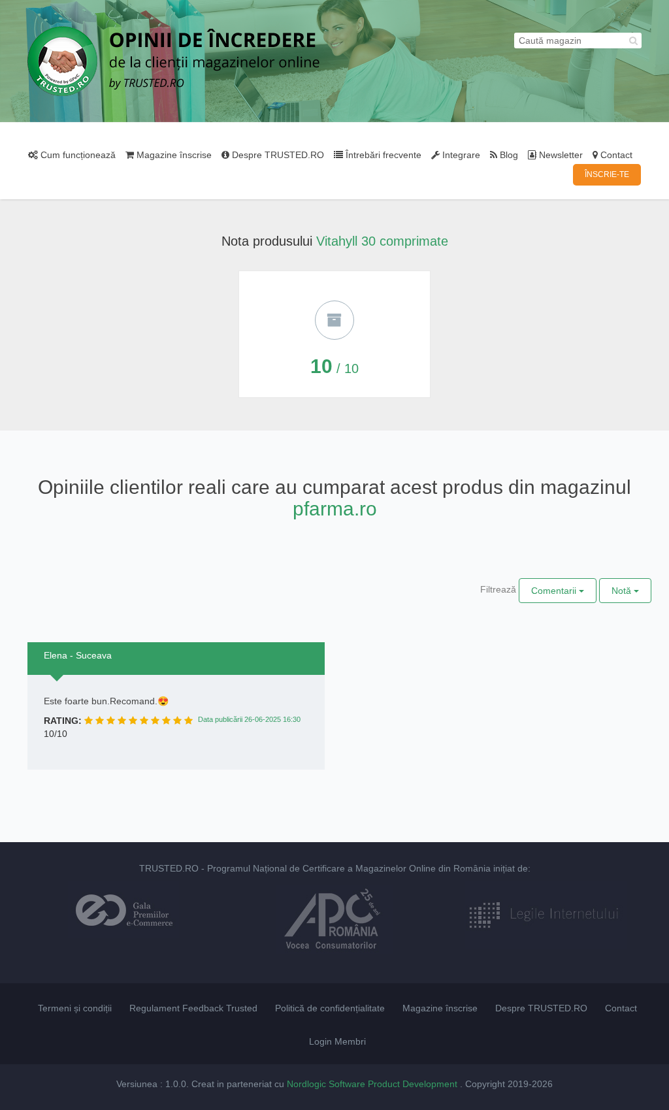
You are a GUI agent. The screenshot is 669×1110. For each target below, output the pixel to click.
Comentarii (555, 590)
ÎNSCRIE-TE (607, 174)
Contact (615, 155)
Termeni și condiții (75, 1008)
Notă (623, 590)
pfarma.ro (335, 508)
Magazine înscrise (173, 155)
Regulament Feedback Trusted (193, 1008)
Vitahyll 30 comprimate (382, 241)
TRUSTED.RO (169, 868)
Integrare (460, 155)
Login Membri (337, 1041)
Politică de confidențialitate (330, 1008)
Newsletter (559, 155)
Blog (507, 155)
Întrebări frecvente (382, 155)
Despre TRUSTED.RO (276, 155)
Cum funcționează (77, 155)
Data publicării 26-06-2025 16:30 (249, 719)
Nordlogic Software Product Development (373, 1084)
